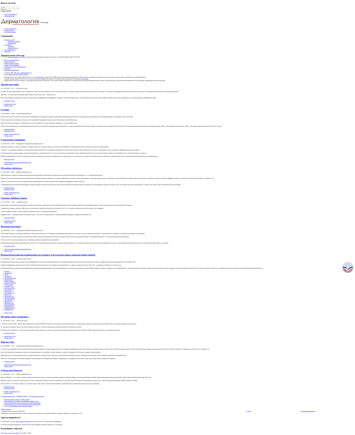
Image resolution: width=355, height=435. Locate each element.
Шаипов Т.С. (8, 301)
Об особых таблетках (11, 168)
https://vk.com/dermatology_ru (23, 73)
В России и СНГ (9, 40)
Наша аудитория (9, 62)
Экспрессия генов (10, 84)
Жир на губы (7, 342)
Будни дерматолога (10, 28)
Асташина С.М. (9, 293)
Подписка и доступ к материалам (15, 67)
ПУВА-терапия (9, 281)
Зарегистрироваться (10, 14)
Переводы (11, 46)
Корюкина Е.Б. (9, 296)
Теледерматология (10, 32)
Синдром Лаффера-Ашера (14, 198)
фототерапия (8, 279)
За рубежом (8, 45)
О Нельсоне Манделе (11, 370)
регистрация (84, 79)
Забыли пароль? (9, 16)
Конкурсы (7, 51)
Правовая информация (11, 70)
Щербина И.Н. (9, 303)
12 (22, 396)
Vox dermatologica (9, 50)
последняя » (40, 396)
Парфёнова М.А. (9, 308)
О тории (5, 109)
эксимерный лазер (10, 278)
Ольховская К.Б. (9, 304)
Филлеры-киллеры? (11, 226)
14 (25, 396)
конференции (8, 309)
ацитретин (7, 276)
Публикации (12, 43)
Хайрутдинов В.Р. (10, 283)
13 (23, 396)
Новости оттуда (13, 48)
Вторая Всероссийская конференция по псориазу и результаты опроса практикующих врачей (48, 255)
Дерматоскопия (9, 30)
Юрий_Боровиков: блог (11, 134)
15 (26, 396)
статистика (40, 77)
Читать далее (8, 106)
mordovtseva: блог (10, 104)
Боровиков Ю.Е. (9, 129)
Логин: (3, 7)
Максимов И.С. (9, 306)
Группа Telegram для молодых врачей (16, 74)
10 (19, 396)
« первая (3, 396)
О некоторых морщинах (13, 140)
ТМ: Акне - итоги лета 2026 (10, 433)
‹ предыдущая (10, 396)
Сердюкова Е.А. (9, 299)
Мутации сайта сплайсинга (14, 317)
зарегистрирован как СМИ (16, 57)
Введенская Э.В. (9, 288)
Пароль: (3, 9)
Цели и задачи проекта (11, 60)
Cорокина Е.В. (9, 286)
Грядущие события (14, 41)
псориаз (6, 271)
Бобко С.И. (7, 294)
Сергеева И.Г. (8, 284)
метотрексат (8, 273)
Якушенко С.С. (9, 289)
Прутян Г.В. (8, 291)
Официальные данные (11, 63)
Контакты (7, 68)
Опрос (172, 268)
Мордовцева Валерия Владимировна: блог (17, 162)
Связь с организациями (11, 65)
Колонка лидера (9, 101)
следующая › (33, 396)
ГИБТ (6, 274)
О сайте (248, 411)
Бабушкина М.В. (9, 298)
